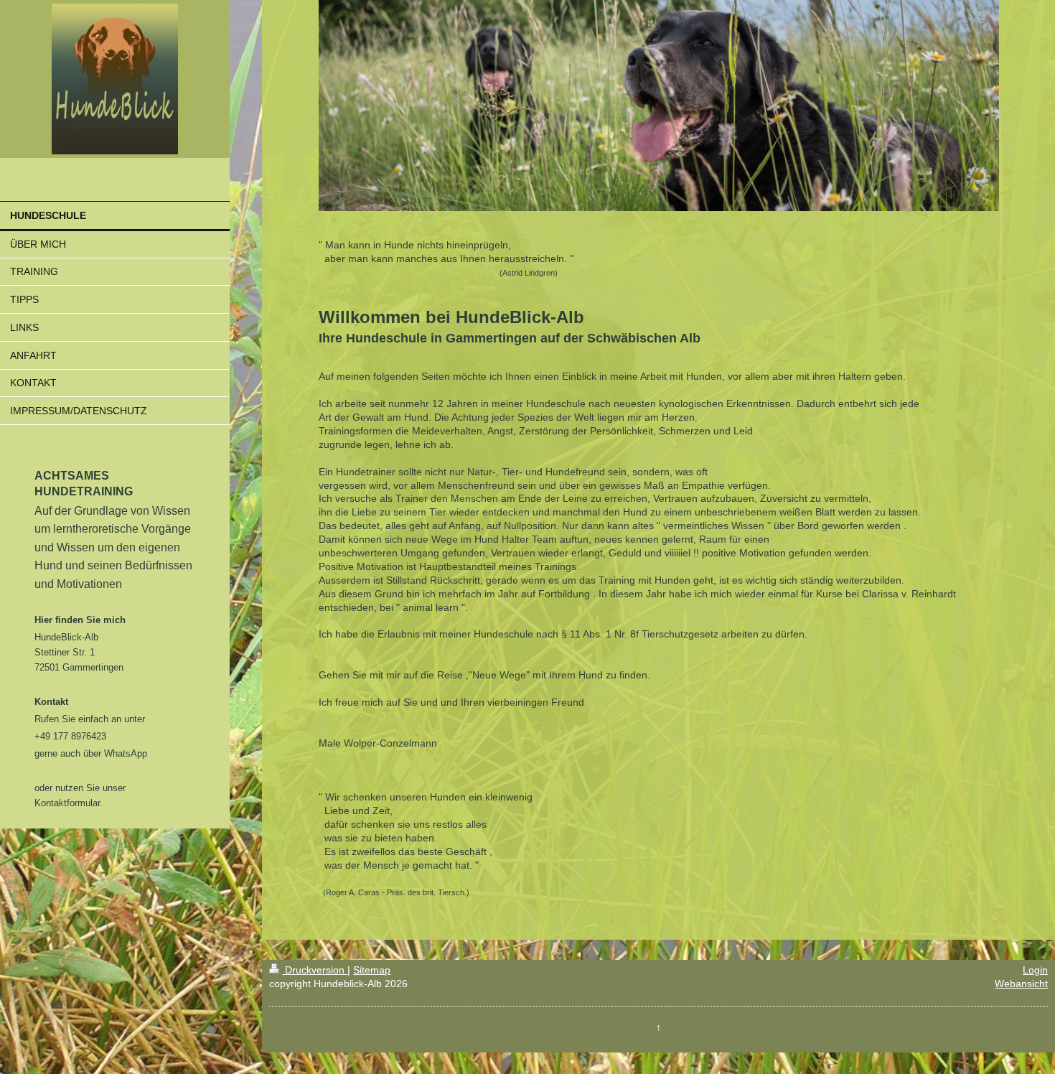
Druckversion (314, 970)
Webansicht (1021, 983)
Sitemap (371, 970)
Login (1035, 970)
